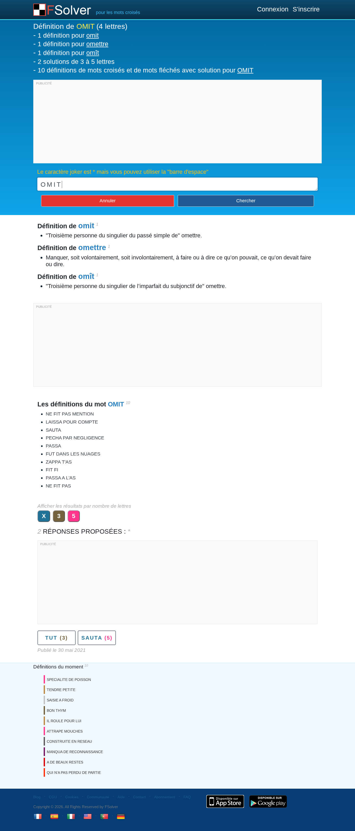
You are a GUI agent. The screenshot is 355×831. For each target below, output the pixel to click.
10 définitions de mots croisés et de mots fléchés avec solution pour (145, 70)
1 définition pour (68, 35)
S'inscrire (306, 9)
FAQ (187, 797)
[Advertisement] (177, 122)
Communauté (98, 797)
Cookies (71, 797)
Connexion (272, 9)
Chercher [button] (245, 200)
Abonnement (164, 797)
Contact (139, 797)
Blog (37, 797)
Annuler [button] (108, 200)
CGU (53, 797)
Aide (121, 797)
